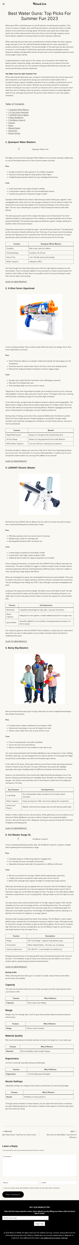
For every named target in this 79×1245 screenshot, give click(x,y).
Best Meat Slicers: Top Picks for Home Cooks (19, 1133)
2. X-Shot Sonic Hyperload (18, 112)
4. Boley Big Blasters (15, 118)
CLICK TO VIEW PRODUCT (16, 282)
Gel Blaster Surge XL (19, 834)
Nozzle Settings (14, 133)
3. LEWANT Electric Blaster (18, 115)
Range (10, 125)
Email (44, 1183)
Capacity (11, 123)
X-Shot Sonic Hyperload (21, 288)
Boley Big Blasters (18, 648)
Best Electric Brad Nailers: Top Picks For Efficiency (62, 1134)
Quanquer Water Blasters (22, 142)
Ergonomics (12, 131)
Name (6, 1183)
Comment (7, 1156)
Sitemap (64, 1238)
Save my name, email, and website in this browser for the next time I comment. (32, 1188)
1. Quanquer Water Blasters (18, 110)
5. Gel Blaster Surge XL (17, 120)
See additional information (50, 1238)
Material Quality (14, 128)
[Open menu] (3, 4)
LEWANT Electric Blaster (21, 467)
